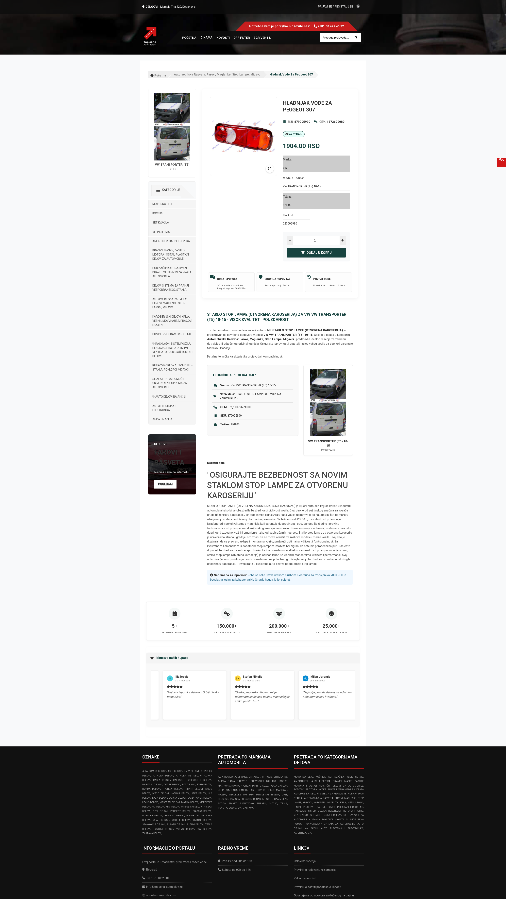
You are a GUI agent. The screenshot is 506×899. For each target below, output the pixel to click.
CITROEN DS (280, 776)
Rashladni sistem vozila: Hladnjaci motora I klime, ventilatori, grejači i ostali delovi (172, 350)
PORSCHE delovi (152, 815)
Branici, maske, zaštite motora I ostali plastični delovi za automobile (170, 254)
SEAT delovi (161, 820)
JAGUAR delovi (180, 793)
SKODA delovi (181, 820)
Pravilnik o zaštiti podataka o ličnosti (317, 887)
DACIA (231, 781)
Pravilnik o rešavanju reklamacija (315, 870)
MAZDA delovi (189, 802)
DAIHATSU (271, 781)
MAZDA (222, 794)
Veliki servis (161, 231)
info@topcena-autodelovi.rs (164, 887)
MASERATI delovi (170, 802)
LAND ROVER (257, 790)
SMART (233, 803)
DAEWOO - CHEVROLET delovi (192, 780)
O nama (206, 37)
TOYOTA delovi (163, 829)
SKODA (222, 803)
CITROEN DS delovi (188, 775)
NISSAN (275, 794)
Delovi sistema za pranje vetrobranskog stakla (170, 287)
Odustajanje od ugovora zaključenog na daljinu (324, 895)
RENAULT (258, 799)
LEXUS (270, 790)
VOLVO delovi (185, 829)
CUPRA (222, 781)
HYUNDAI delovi (172, 789)
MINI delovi (172, 806)
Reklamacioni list (305, 878)
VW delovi (204, 829)
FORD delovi (204, 784)
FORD (227, 785)
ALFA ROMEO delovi (154, 771)
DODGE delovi (172, 784)
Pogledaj (165, 484)
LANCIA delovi (177, 797)
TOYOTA (222, 808)
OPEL (284, 794)
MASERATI (281, 790)
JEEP (221, 790)
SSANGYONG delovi (153, 824)
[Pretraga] (356, 37)
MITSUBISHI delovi (192, 806)
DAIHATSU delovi (152, 784)
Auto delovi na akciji (170, 396)
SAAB (277, 799)
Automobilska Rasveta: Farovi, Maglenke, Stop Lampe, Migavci (217, 74)
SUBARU (261, 803)
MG (245, 794)
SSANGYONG (247, 803)
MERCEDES (235, 794)
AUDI (237, 776)
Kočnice (157, 213)
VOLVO (232, 808)
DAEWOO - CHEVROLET (250, 781)
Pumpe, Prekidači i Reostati (171, 334)
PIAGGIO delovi (202, 811)
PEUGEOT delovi (180, 811)
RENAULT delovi (174, 815)
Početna (160, 75)
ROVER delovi (195, 815)
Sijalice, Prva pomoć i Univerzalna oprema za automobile (169, 383)
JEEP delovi (199, 793)
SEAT (284, 799)
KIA (227, 790)
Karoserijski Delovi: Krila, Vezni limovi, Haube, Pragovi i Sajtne (172, 320)
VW (240, 808)
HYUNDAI (246, 785)
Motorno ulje (162, 204)
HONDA (235, 785)
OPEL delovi (160, 811)
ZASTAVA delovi (151, 833)
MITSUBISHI (262, 794)
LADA (234, 790)
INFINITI (256, 785)
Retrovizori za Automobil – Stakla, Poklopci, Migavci (172, 367)
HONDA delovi (151, 789)
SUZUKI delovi (195, 824)
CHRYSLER (255, 776)
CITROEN (267, 776)
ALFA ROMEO (225, 776)
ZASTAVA (248, 808)
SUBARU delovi (176, 824)
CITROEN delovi (163, 775)
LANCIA (243, 790)
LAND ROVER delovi (200, 797)
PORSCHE (246, 799)
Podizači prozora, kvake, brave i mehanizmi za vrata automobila (172, 272)
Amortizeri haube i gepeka (171, 241)
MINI (251, 794)
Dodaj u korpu (319, 253)
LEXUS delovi (150, 802)
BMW (244, 776)
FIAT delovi (188, 784)
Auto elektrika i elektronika (164, 408)
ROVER (269, 799)
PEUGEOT (223, 799)
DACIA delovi (161, 780)
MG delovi (158, 806)
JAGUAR (282, 785)
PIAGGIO (234, 799)
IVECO (273, 785)
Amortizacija (162, 419)
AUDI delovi (175, 771)
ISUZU (265, 785)
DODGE (283, 781)
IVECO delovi (160, 793)
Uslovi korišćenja (305, 861)
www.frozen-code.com (161, 895)
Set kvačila (160, 222)
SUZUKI (273, 803)
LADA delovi (159, 797)
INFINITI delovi (194, 789)
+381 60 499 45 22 (331, 26)
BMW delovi (191, 771)
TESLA (283, 803)
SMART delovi (202, 820)
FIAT (220, 785)
